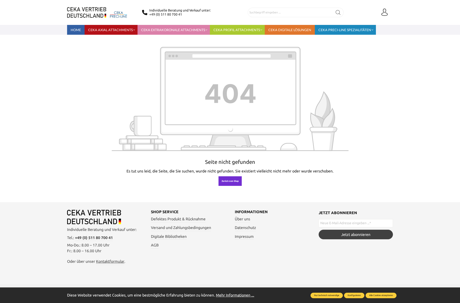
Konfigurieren (354, 295)
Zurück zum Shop (230, 181)
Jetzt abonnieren (355, 234)
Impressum (244, 236)
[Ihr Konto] (384, 12)
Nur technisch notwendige (326, 295)
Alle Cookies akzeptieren (381, 295)
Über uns (242, 219)
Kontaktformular (110, 261)
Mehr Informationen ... (235, 295)
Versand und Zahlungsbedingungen (181, 227)
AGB (155, 245)
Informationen (251, 212)
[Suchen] (338, 12)
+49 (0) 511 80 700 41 (165, 14)
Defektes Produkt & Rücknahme (178, 219)
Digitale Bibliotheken (169, 236)
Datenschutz (245, 227)
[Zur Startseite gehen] (97, 12)
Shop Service (164, 212)
